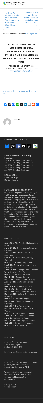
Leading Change (23, 318)
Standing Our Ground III (23, 165)
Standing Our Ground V (22, 160)
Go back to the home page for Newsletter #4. (20, 92)
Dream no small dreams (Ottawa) (20, 249)
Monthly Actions (11, 180)
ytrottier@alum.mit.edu (24, 71)
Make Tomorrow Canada (26, 291)
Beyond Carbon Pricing (25, 279)
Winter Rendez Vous (23, 286)
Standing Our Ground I (22, 170)
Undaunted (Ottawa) (23, 262)
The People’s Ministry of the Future (21, 244)
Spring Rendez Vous (24, 289)
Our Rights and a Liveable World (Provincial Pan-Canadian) (21, 271)
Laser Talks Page (11, 177)
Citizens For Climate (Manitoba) (18, 254)
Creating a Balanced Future (18, 283)
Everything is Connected (25, 313)
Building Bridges (22, 299)
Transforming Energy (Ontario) (18, 258)
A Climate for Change (25, 316)
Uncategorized (31, 33)
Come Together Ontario (25, 320)
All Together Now (22, 274)
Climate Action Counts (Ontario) (19, 302)
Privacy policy (10, 384)
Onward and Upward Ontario (18, 309)
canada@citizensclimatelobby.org (24, 352)
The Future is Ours (22, 306)
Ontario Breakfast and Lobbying (20, 295)
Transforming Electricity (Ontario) (20, 266)
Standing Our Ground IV (23, 163)
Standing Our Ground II (22, 167)
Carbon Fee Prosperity (24, 323)
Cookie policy (10, 387)
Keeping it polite (22, 277)
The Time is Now (22, 325)
